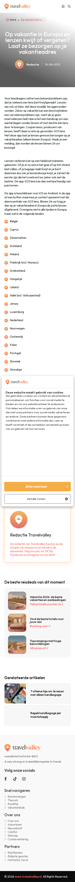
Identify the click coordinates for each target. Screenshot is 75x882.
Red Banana (15, 852)
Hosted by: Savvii (18, 860)
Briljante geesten (18, 856)
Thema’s (13, 800)
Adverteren (15, 824)
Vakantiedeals (16, 807)
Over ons (13, 821)
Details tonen (36, 499)
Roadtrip (13, 804)
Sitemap (13, 835)
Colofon (12, 832)
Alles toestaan (36, 487)
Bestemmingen (17, 796)
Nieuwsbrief (15, 828)
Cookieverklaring (18, 839)
